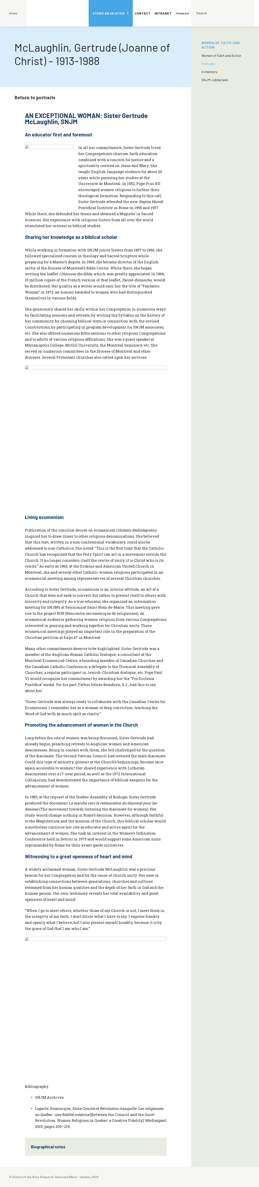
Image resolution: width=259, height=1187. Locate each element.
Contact (143, 13)
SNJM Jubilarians (214, 80)
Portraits (208, 64)
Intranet (163, 13)
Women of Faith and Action (221, 55)
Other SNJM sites (109, 13)
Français (182, 13)
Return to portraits (34, 97)
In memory (209, 72)
